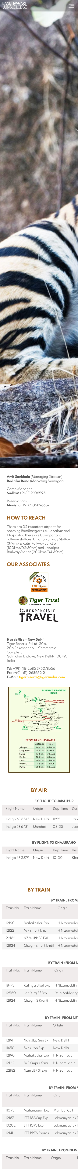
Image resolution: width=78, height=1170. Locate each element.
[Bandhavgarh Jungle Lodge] (15, 5)
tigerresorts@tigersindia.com (42, 677)
